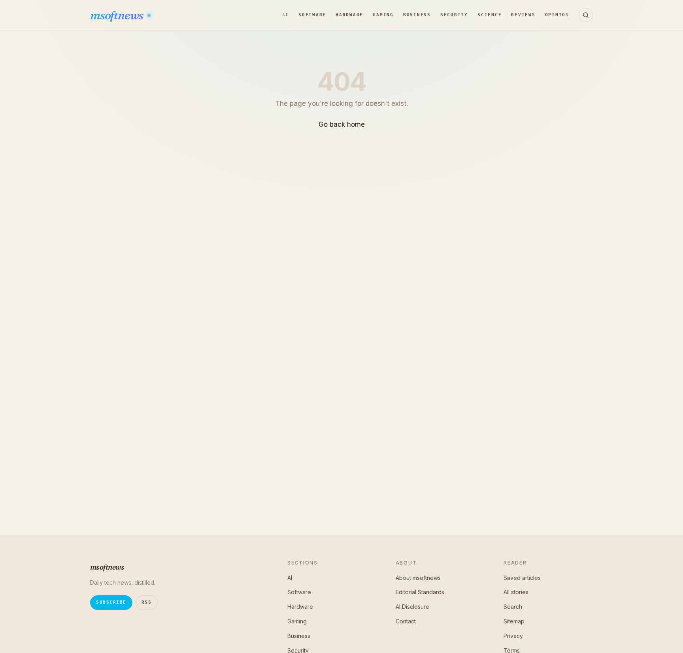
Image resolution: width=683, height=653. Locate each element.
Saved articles (522, 577)
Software (312, 14)
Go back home (342, 124)
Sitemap (514, 621)
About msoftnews (418, 577)
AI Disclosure (412, 606)
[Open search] (586, 15)
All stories (516, 592)
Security (454, 14)
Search (513, 606)
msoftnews (117, 15)
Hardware (349, 14)
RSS (147, 602)
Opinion (557, 14)
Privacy (513, 635)
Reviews (523, 14)
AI (285, 14)
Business (417, 14)
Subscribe (111, 602)
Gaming (383, 14)
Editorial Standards (420, 592)
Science (489, 14)
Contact (406, 621)
